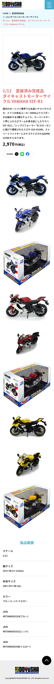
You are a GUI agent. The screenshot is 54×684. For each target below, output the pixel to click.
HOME (5, 13)
